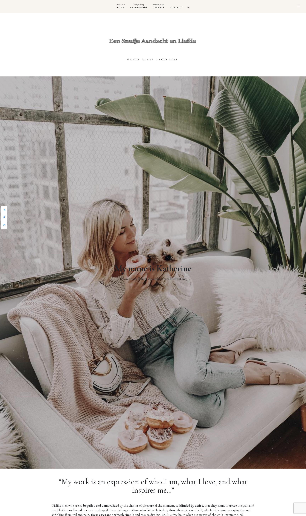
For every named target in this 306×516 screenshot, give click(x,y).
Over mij (158, 6)
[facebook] (4, 210)
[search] (188, 6)
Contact (176, 7)
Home (121, 6)
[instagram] (4, 225)
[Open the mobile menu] (298, 6)
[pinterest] (4, 217)
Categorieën (138, 6)
